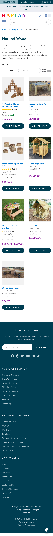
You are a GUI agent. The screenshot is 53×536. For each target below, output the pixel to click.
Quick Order (7, 429)
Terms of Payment (10, 489)
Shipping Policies (9, 387)
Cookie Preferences (26, 525)
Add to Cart (15, 126)
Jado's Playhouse (36, 163)
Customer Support (10, 374)
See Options (15, 250)
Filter (12, 70)
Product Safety (8, 480)
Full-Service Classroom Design (15, 446)
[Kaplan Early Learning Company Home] (14, 15)
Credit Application (10, 407)
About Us (6, 464)
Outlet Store (7, 450)
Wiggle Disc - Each (10, 287)
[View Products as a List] (49, 70)
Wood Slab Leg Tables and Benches (11, 226)
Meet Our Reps (9, 476)
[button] (50, 2)
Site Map (6, 497)
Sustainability (8, 484)
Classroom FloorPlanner (13, 442)
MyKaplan (6, 425)
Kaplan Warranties (10, 391)
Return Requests (9, 383)
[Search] (46, 22)
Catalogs (6, 434)
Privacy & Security (26, 521)
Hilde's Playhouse (36, 225)
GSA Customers (9, 395)
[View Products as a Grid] (44, 70)
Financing (6, 403)
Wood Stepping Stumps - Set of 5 (13, 164)
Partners (6, 472)
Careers (5, 468)
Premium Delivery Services (14, 438)
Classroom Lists (9, 421)
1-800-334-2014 (22, 518)
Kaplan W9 (7, 493)
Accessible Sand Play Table (38, 105)
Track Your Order (9, 378)
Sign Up (41, 347)
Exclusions (6, 399)
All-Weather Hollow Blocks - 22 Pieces (11, 105)
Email (35, 518)
